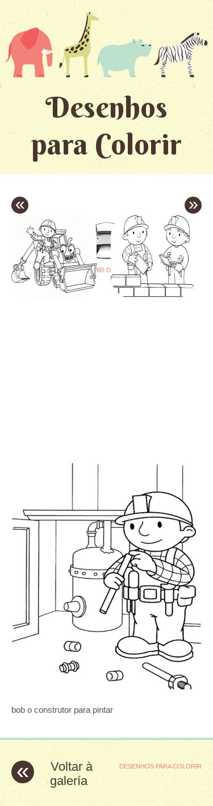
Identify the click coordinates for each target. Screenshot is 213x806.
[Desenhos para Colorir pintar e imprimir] (106, 44)
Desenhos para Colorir (106, 126)
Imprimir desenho (106, 270)
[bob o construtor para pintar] (106, 687)
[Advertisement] (106, 370)
